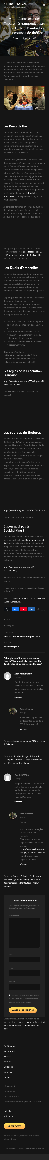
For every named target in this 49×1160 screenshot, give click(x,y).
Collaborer (8, 1066)
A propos (8, 1072)
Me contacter (14, 1126)
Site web (12, 982)
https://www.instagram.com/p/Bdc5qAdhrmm (24, 510)
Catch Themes (39, 1149)
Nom (11, 954)
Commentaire (14, 915)
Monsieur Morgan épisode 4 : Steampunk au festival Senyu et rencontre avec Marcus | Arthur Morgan (23, 759)
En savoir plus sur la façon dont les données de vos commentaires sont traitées (24, 1025)
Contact (7, 1077)
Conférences (9, 1046)
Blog (8, 619)
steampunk (10, 626)
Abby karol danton (23, 673)
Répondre (18, 697)
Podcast (7, 1056)
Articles (7, 1061)
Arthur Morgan (15, 4)
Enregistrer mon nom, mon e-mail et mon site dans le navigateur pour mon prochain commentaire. (24, 999)
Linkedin (8, 1111)
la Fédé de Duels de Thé (22, 598)
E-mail (12, 968)
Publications (9, 1051)
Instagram (8, 1116)
